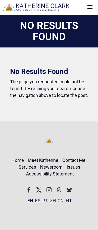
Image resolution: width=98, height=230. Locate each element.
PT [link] (45, 200)
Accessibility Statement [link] (50, 173)
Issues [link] (73, 167)
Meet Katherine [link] (43, 160)
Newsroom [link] (51, 167)
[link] (36, 7)
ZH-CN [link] (57, 200)
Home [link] (18, 160)
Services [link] (27, 167)
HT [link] (69, 200)
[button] (90, 7)
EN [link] (30, 200)
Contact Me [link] (73, 160)
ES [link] (37, 200)
